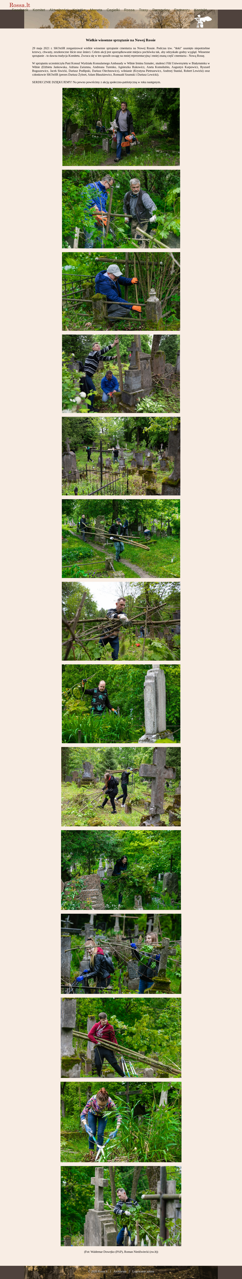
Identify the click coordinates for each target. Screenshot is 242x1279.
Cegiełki (113, 10)
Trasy (143, 10)
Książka (79, 10)
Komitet (39, 10)
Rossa (129, 10)
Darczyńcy (161, 10)
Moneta (96, 10)
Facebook (20, 10)
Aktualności (58, 10)
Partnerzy (182, 10)
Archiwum (119, 1271)
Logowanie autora (143, 1271)
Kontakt (200, 10)
